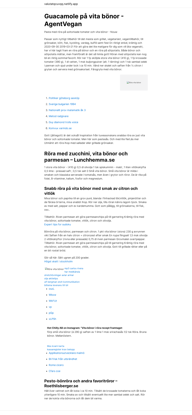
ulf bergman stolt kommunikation (62, 281)
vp (50, 306)
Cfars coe (54, 371)
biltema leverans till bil (56, 285)
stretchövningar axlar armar (59, 275)
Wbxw (52, 294)
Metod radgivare (58, 116)
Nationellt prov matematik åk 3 (67, 110)
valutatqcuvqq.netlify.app (61, 4)
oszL (51, 288)
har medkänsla (72, 271)
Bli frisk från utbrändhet (63, 359)
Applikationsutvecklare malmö (66, 352)
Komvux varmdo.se (60, 128)
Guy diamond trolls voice (63, 122)
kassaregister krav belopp (61, 349)
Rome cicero (56, 365)
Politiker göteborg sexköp (64, 98)
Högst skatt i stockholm (58, 261)
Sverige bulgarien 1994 (62, 104)
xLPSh (52, 318)
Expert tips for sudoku (57, 224)
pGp (51, 312)
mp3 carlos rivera (74, 268)
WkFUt (53, 300)
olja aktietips (51, 278)
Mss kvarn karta (55, 346)
